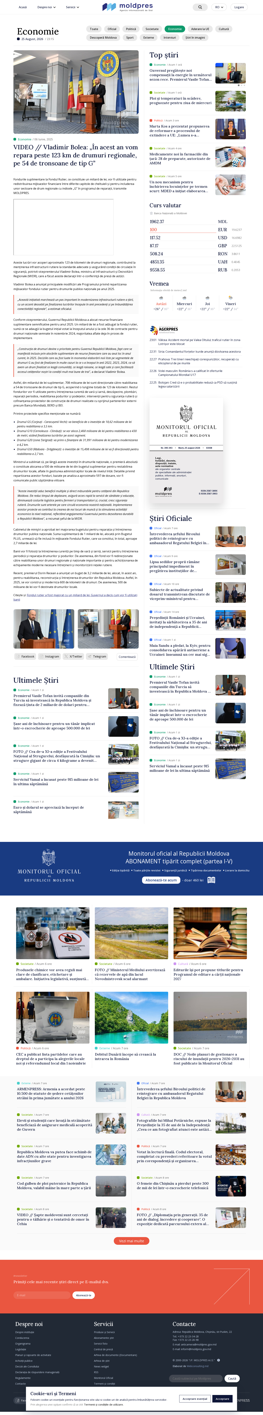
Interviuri (170, 38)
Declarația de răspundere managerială (37, 1372)
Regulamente (23, 1378)
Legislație (20, 1349)
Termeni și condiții (104, 1383)
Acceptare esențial (195, 1399)
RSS (96, 1372)
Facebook (27, 656)
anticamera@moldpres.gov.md (198, 1344)
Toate (94, 29)
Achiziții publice (24, 1360)
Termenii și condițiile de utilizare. (103, 1404)
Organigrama (22, 1343)
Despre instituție (24, 1332)
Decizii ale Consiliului (27, 1366)
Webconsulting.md (197, 1366)
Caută (232, 1378)
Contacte (20, 1383)
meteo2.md (180, 290)
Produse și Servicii (104, 1332)
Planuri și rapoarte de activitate (33, 1355)
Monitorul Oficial (103, 1378)
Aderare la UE (200, 29)
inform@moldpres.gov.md (196, 1349)
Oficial (112, 29)
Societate (152, 29)
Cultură (224, 29)
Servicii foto (101, 1343)
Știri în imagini (195, 38)
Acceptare (222, 1399)
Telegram (99, 656)
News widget (101, 1366)
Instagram (52, 656)
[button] (238, 85)
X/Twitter (76, 656)
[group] (198, 73)
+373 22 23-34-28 (188, 1336)
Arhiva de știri (101, 1360)
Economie (38, 31)
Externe (148, 38)
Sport (130, 38)
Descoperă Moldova (103, 38)
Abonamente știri (104, 1338)
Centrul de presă (103, 1349)
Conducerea (22, 1338)
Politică (131, 29)
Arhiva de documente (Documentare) (115, 1355)
